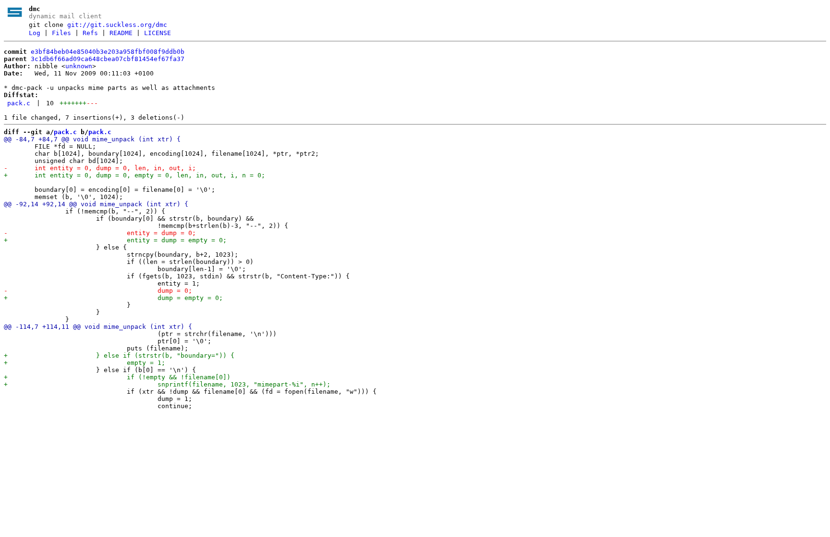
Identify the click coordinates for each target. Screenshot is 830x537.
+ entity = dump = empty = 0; (115, 240)
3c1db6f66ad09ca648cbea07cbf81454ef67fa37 (107, 58)
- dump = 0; (98, 290)
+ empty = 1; (84, 362)
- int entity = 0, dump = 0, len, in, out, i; (100, 168)
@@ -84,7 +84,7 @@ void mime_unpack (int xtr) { (92, 139)
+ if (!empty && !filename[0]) (117, 377)
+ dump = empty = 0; (113, 297)
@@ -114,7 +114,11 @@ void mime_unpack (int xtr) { (98, 326)
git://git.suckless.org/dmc (117, 24)
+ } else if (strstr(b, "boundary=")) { (119, 355)
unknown (78, 66)
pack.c (18, 103)
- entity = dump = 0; (100, 233)
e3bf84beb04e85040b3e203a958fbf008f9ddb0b (107, 51)
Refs (90, 33)
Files (61, 33)
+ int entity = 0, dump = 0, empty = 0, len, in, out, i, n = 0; (134, 175)
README (121, 33)
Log (34, 33)
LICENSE (157, 33)
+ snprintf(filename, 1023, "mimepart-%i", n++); (167, 384)
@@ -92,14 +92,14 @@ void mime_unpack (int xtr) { (96, 204)
